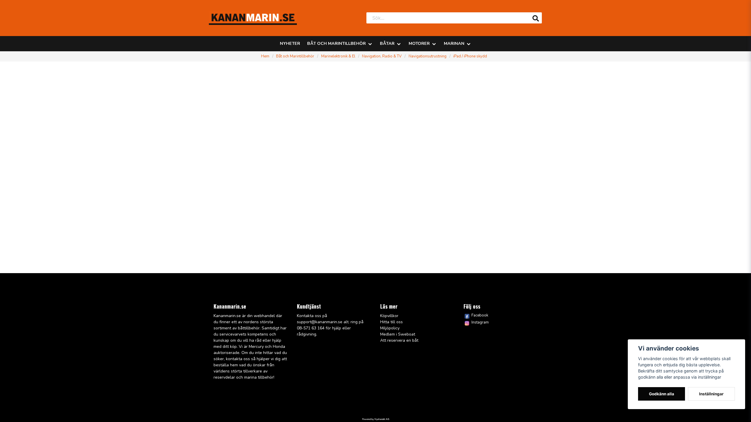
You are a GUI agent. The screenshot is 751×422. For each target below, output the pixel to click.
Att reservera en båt (399, 340)
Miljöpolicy (390, 328)
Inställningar (711, 394)
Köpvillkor (389, 316)
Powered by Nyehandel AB (375, 419)
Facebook (479, 315)
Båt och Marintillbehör (336, 43)
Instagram (480, 322)
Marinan (454, 43)
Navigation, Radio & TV (382, 56)
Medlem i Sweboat (397, 334)
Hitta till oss (391, 322)
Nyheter (290, 43)
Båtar (387, 43)
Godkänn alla (661, 394)
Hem (265, 56)
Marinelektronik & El (338, 56)
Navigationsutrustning (427, 56)
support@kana (310, 322)
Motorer (419, 43)
